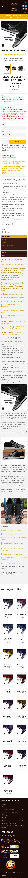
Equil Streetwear (20, 872)
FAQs (3, 255)
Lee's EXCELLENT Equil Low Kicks (13, 298)
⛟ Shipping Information (9, 823)
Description (6, 236)
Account (25, 12)
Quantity (4, 138)
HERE (19, 338)
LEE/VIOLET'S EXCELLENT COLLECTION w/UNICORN (13, 328)
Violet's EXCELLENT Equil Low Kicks (14, 301)
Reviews (4, 252)
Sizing (4, 239)
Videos (4, 242)
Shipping (5, 249)
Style (3, 124)
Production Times (8, 246)
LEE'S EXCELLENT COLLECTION (12, 554)
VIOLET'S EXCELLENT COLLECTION (11, 333)
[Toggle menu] (23, 807)
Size (3, 131)
